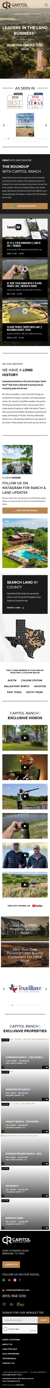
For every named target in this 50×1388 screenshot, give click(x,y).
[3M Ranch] (25, 1182)
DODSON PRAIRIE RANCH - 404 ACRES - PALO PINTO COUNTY (23, 1154)
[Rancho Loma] (25, 1214)
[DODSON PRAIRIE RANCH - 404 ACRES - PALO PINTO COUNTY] (25, 1150)
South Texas (34, 692)
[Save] (47, 1040)
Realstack (20, 1385)
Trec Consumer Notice (11, 1381)
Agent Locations (11, 1340)
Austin (12, 680)
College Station (31, 680)
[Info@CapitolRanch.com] (3, 1290)
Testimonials (9, 1358)
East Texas (14, 692)
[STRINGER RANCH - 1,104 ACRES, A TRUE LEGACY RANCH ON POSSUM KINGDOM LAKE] (25, 1053)
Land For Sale (9, 1349)
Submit (44, 1320)
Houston (40, 686)
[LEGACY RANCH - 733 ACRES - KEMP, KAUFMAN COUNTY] (25, 1117)
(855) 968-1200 (14, 1295)
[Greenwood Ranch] (25, 1085)
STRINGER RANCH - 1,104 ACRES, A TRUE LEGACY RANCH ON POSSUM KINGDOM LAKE (26, 1057)
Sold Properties (10, 1354)
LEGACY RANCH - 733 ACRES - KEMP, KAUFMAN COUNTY (23, 1121)
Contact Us (8, 1363)
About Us (7, 1344)
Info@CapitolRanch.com (17, 1290)
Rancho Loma (14, 1218)
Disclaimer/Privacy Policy (12, 1375)
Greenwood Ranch (18, 1089)
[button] (3, 125)
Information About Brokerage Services (17, 1379)
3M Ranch (12, 1186)
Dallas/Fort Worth (16, 686)
